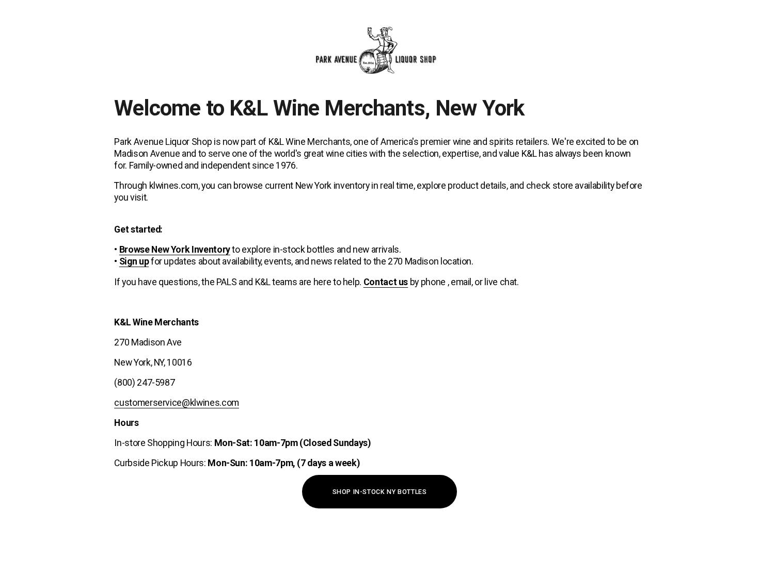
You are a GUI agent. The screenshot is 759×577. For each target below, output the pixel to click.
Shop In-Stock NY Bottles (380, 492)
